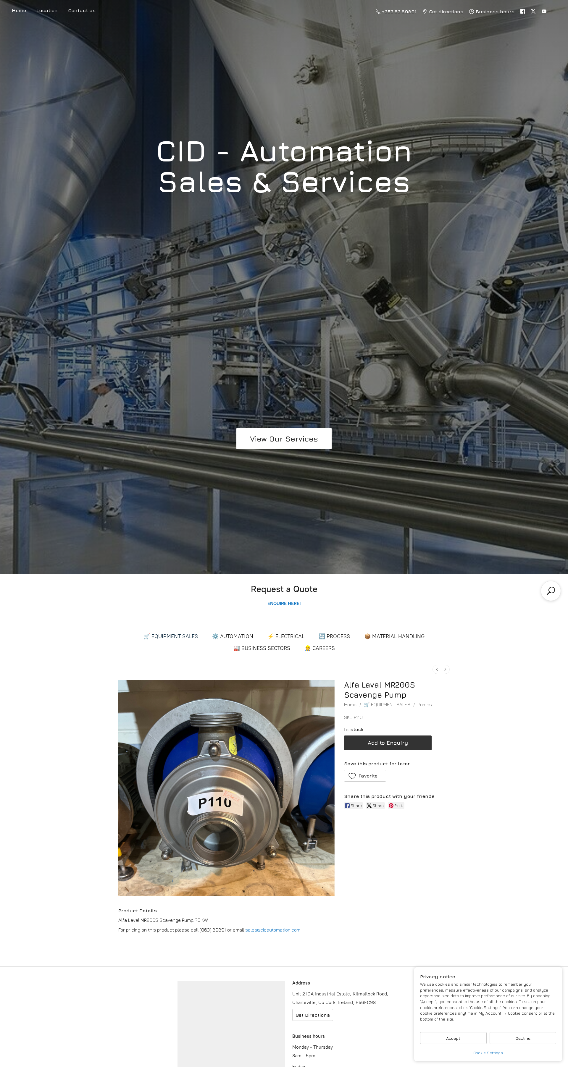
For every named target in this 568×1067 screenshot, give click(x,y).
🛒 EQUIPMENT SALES (170, 636)
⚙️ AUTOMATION (232, 636)
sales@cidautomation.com (273, 929)
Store (18, 11)
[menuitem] (437, 669)
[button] (365, 776)
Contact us (82, 10)
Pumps (425, 704)
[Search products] (551, 591)
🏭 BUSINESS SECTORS (261, 648)
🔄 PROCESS (334, 636)
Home (350, 704)
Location (47, 10)
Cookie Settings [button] (488, 1052)
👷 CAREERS (319, 648)
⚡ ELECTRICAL (285, 636)
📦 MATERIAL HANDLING (394, 636)
